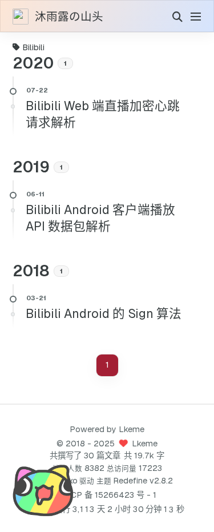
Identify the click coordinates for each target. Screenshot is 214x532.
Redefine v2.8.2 (143, 480)
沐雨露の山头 (69, 17)
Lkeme (131, 429)
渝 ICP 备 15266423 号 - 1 (107, 494)
